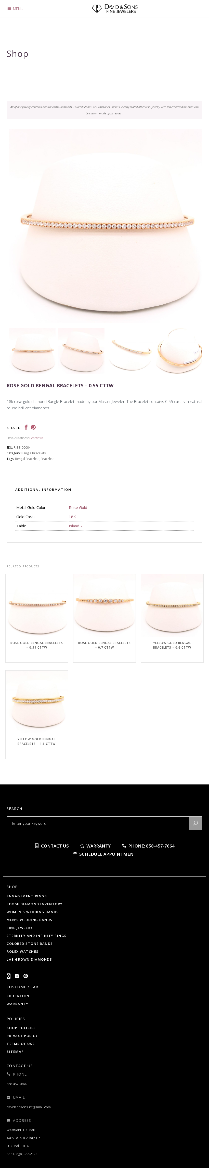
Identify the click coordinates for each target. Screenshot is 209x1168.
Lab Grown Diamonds (29, 959)
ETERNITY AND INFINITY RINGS (37, 935)
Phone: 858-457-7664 (151, 846)
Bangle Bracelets (33, 453)
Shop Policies (21, 1028)
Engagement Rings (27, 896)
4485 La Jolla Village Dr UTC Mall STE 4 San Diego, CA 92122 (23, 1146)
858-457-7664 (17, 1083)
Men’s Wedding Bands (30, 919)
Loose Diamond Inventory (35, 904)
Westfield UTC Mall (21, 1130)
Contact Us (54, 846)
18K (72, 516)
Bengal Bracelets (27, 459)
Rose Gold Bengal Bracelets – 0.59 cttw (36, 645)
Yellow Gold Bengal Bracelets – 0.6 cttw (172, 645)
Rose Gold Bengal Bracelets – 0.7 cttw (104, 645)
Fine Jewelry (20, 927)
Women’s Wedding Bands (33, 912)
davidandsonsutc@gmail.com (29, 1107)
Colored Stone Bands (30, 943)
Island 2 (76, 525)
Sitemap (15, 1051)
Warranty (98, 846)
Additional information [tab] (43, 489)
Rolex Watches (23, 951)
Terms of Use (21, 1043)
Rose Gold (78, 507)
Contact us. (36, 438)
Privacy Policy (22, 1035)
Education (18, 996)
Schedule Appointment (107, 854)
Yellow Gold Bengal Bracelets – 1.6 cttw (37, 741)
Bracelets (47, 459)
